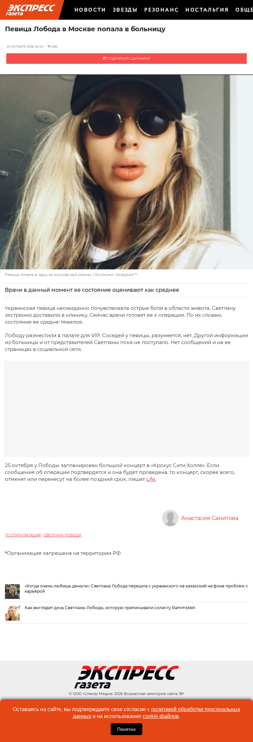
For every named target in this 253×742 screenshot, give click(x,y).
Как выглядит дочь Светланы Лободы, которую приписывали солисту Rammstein (110, 607)
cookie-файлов (161, 716)
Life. (151, 479)
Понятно (126, 729)
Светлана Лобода (62, 535)
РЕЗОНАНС (161, 10)
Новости (90, 10)
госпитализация (23, 535)
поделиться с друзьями (128, 58)
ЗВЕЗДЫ (125, 10)
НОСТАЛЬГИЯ (207, 10)
